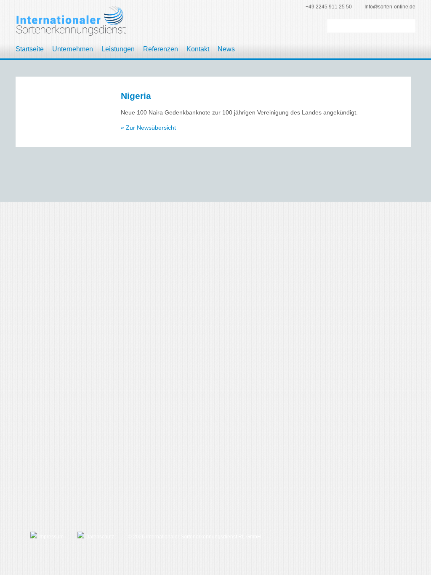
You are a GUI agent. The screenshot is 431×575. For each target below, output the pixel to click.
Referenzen (160, 49)
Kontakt (197, 49)
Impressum (50, 537)
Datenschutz (99, 537)
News (226, 49)
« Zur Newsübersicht (148, 127)
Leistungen (118, 49)
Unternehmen (72, 49)
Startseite (30, 49)
